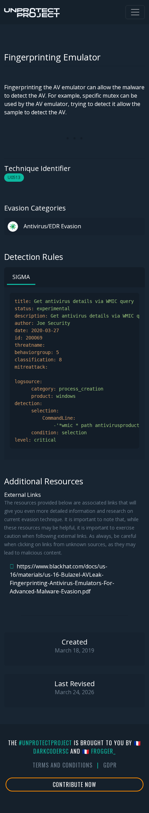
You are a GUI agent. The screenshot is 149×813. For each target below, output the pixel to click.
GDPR (110, 765)
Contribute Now (74, 784)
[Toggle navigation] (135, 12)
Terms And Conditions (63, 765)
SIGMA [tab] (21, 277)
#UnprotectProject (45, 743)
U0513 (14, 177)
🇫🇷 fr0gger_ (99, 751)
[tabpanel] (74, 371)
